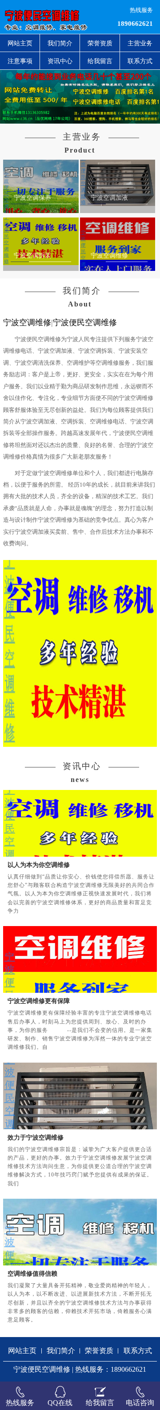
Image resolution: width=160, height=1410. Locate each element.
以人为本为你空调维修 (39, 864)
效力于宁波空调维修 (36, 1137)
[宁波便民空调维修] (49, 17)
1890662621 (135, 23)
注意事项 (20, 60)
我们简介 (60, 43)
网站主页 (20, 43)
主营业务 (140, 43)
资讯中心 (60, 60)
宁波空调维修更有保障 (39, 1000)
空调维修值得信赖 (32, 1273)
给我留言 (100, 60)
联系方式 (140, 60)
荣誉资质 (100, 43)
